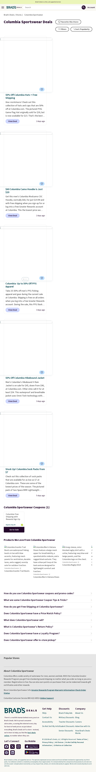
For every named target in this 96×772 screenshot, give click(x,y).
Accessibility (47, 722)
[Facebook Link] (6, 746)
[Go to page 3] (26, 279)
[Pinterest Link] (6, 752)
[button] (48, 594)
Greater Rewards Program (43, 690)
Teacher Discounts (66, 722)
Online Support (47, 698)
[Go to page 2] (25, 279)
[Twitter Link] (12, 746)
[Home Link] (14, 7)
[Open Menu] (3, 7)
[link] (17, 564)
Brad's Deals (9, 14)
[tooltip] (68, 22)
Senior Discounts (66, 730)
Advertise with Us (82, 726)
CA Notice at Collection (63, 745)
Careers (78, 722)
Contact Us (47, 717)
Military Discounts (66, 717)
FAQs (44, 713)
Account (91, 7)
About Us (79, 713)
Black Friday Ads (65, 713)
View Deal (12, 121)
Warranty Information (65, 690)
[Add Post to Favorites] (41, 89)
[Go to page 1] (23, 279)
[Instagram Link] (18, 746)
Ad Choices (59, 742)
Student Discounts (66, 726)
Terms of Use (82, 739)
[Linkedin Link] (12, 752)
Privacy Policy (48, 742)
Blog (77, 717)
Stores (19, 14)
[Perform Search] (83, 7)
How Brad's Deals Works (82, 731)
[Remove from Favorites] (41, 184)
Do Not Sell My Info (50, 726)
